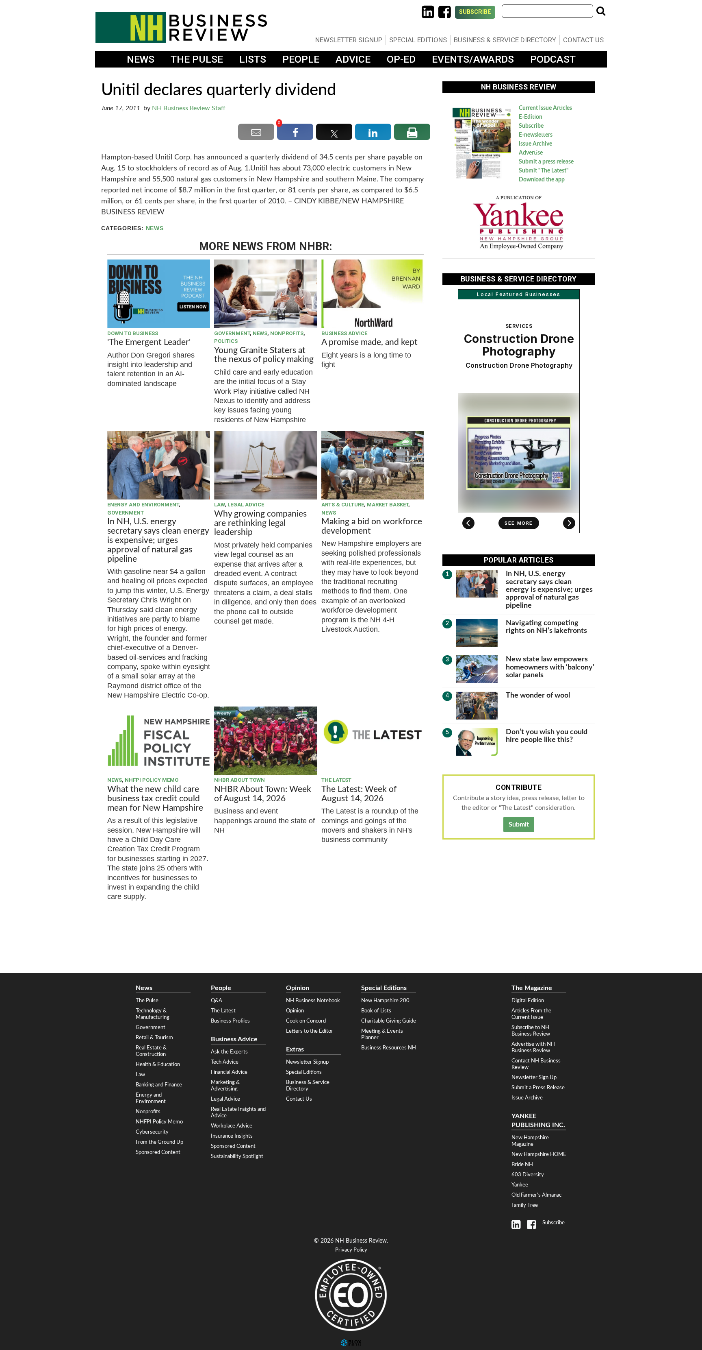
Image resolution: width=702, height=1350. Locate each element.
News (140, 59)
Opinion (295, 1011)
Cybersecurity (152, 1132)
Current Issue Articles (545, 108)
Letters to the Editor (309, 1031)
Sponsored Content (158, 1152)
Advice (353, 59)
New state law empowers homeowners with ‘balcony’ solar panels (550, 667)
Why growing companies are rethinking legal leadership (260, 523)
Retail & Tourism (154, 1037)
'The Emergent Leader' (149, 342)
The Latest (336, 780)
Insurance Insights (232, 1136)
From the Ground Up (159, 1142)
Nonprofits (286, 333)
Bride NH (522, 1164)
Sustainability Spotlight (237, 1156)
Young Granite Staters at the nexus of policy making (264, 355)
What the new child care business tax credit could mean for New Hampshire (155, 798)
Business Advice (344, 333)
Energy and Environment (143, 505)
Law (219, 505)
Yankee (519, 1185)
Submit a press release (546, 162)
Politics (226, 341)
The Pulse (197, 59)
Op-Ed (401, 59)
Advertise (531, 153)
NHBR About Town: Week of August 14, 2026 (262, 794)
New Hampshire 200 (385, 1000)
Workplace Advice (231, 1126)
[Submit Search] (601, 11)
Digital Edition (527, 1000)
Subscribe (475, 12)
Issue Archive (535, 144)
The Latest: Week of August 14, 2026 (358, 794)
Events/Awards (473, 59)
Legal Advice (246, 505)
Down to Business (132, 333)
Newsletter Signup (348, 40)
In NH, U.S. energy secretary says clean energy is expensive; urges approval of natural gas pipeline (158, 540)
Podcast (553, 59)
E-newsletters (535, 135)
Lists (252, 59)
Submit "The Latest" (544, 171)
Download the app (542, 180)
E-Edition (530, 117)
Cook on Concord (306, 1021)
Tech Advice (224, 1062)
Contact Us (583, 40)
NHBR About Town (239, 780)
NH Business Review (181, 27)
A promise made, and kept (369, 342)
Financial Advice (229, 1072)
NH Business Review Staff (188, 108)
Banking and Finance (159, 1085)
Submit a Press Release (538, 1087)
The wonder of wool (538, 695)
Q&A (216, 1000)
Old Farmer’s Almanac (536, 1195)
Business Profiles (230, 1021)
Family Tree (524, 1205)
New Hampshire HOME (538, 1154)
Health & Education (158, 1064)
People (300, 59)
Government (232, 333)
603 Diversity (527, 1175)
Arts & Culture (342, 505)
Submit (519, 824)
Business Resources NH (388, 1048)
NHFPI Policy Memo (151, 780)
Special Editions (418, 40)
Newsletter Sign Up (534, 1077)
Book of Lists (376, 1011)
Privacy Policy (351, 1250)
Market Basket (387, 505)
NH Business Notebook (313, 1000)
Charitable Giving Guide (388, 1021)
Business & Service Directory (505, 40)
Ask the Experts (229, 1052)
